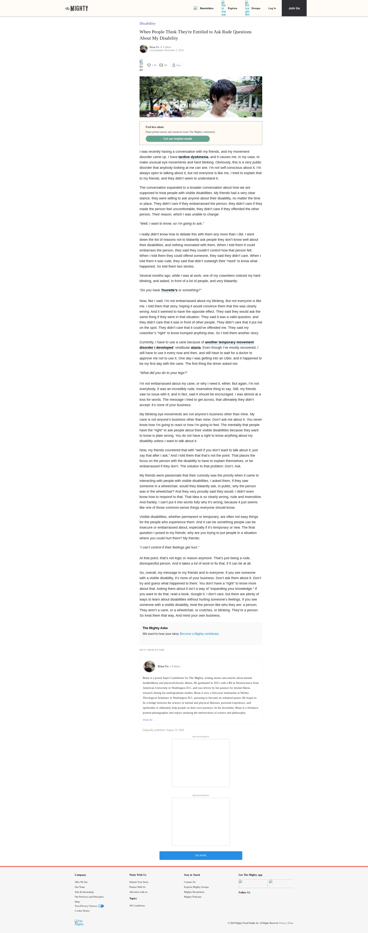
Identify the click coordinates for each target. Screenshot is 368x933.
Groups (255, 8)
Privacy (282, 923)
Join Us (294, 8)
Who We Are (81, 882)
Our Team (80, 887)
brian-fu (147, 719)
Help (77, 901)
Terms (290, 923)
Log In (272, 8)
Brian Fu (155, 47)
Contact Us (190, 882)
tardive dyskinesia (193, 157)
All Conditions (137, 905)
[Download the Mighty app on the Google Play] (283, 883)
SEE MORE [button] (200, 855)
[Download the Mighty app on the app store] (253, 883)
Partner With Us (137, 887)
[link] (76, 8)
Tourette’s (169, 290)
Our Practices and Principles (89, 896)
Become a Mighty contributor (199, 633)
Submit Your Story (139, 882)
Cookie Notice (82, 910)
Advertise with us (138, 892)
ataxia (196, 347)
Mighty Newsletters (194, 892)
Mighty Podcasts (192, 896)
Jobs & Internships (84, 892)
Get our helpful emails (177, 138)
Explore (232, 8)
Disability (148, 23)
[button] (167, 47)
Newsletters (207, 8)
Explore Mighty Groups (196, 887)
